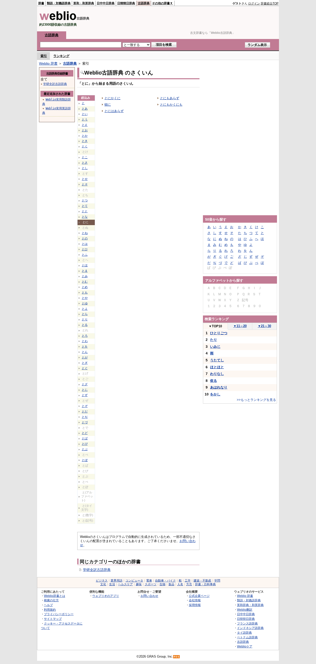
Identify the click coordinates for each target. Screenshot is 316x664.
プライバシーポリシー (59, 614)
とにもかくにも (171, 104)
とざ (85, 384)
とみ (85, 276)
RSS (176, 656)
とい (85, 114)
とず (85, 395)
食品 (171, 584)
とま (85, 271)
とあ (85, 108)
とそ (85, 184)
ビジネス (102, 580)
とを (85, 346)
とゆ (85, 303)
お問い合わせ (149, 595)
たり (213, 340)
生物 (162, 584)
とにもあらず (169, 98)
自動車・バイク (165, 580)
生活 (112, 584)
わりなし (217, 374)
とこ (85, 157)
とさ (85, 162)
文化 (103, 584)
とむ (85, 281)
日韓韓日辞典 (126, 3)
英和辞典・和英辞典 (250, 604)
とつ (85, 200)
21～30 (264, 326)
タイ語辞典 (244, 632)
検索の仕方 (51, 600)
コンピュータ (134, 580)
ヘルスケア (125, 584)
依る (213, 381)
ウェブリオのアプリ (105, 595)
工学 (188, 580)
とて (85, 206)
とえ (85, 125)
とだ (85, 411)
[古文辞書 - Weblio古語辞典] (58, 19)
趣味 (139, 584)
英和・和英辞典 (83, 3)
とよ (85, 309)
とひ (85, 249)
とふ (85, 254)
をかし (215, 394)
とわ (85, 341)
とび (85, 444)
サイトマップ (53, 618)
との (85, 238)
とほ (85, 265)
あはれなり (218, 387)
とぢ (85, 417)
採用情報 (195, 604)
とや (85, 298)
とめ (85, 287)
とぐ (85, 368)
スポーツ (151, 584)
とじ (85, 389)
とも (85, 292)
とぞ (85, 406)
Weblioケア (244, 646)
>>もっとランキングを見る (256, 400)
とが (85, 357)
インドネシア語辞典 (250, 627)
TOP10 (215, 326)
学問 (217, 580)
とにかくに (112, 98)
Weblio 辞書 (48, 63)
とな (85, 216)
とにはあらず (114, 111)
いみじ (215, 347)
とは (85, 244)
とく (85, 146)
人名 (180, 584)
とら (85, 314)
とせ (85, 179)
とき (85, 141)
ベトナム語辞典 (247, 637)
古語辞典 (144, 3)
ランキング (61, 56)
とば (85, 438)
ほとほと (217, 367)
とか (85, 135)
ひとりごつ (218, 333)
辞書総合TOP (269, 3)
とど (85, 433)
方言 (189, 584)
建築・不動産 (202, 580)
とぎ (85, 363)
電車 (149, 580)
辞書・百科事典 (205, 584)
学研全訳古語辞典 (97, 570)
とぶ (85, 449)
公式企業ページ (199, 595)
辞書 (41, 3)
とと (85, 211)
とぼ (85, 460)
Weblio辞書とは (54, 595)
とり (85, 319)
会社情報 (195, 600)
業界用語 (116, 580)
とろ (85, 335)
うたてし (217, 360)
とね (85, 233)
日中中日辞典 (106, 3)
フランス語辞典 (247, 623)
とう (85, 119)
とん (85, 352)
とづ (85, 422)
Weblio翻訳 (244, 609)
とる (85, 325)
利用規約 (50, 609)
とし (85, 168)
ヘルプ (48, 604)
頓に (107, 104)
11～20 (240, 326)
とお (85, 130)
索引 (43, 56)
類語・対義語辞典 (59, 3)
